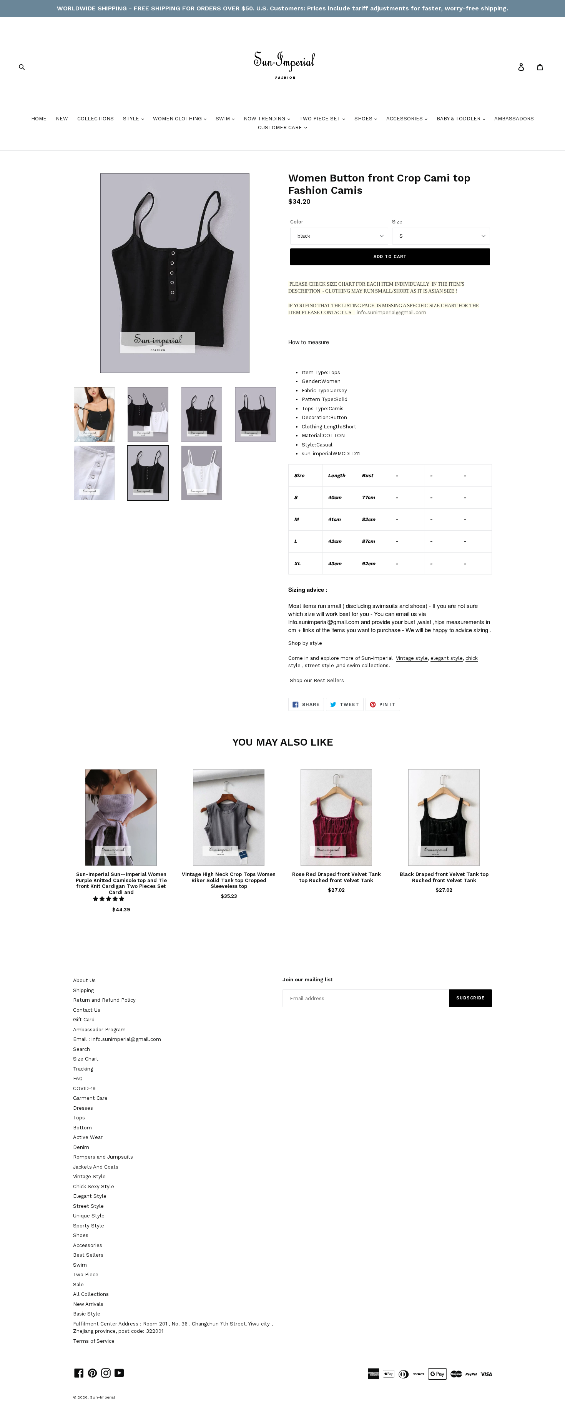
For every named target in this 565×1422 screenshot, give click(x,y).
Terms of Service (94, 1341)
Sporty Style (88, 1226)
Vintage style (412, 658)
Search (81, 1049)
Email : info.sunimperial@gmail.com (117, 1039)
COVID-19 (84, 1088)
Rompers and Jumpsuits (103, 1157)
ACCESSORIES (405, 119)
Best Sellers (329, 680)
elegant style (446, 658)
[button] (109, 899)
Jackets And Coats (95, 1167)
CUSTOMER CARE (281, 127)
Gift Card (84, 1019)
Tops (79, 1118)
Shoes (80, 1235)
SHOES (364, 119)
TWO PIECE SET (320, 119)
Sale (78, 1284)
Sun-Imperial (102, 1397)
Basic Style (86, 1314)
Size (397, 222)
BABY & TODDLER (459, 119)
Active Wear (88, 1137)
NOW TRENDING (265, 119)
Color (296, 222)
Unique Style (89, 1216)
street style (319, 665)
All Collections (91, 1294)
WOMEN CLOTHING (178, 119)
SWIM (223, 119)
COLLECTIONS (95, 119)
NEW (62, 119)
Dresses (83, 1108)
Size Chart (85, 1059)
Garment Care (90, 1098)
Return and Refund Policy (104, 1000)
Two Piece (85, 1274)
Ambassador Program (99, 1029)
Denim (81, 1147)
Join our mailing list (307, 979)
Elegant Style (89, 1196)
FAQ (78, 1078)
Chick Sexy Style (93, 1186)
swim (353, 665)
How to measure (308, 342)
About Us (84, 980)
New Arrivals (88, 1304)
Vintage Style (89, 1176)
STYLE (132, 119)
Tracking (83, 1069)
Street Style (88, 1206)
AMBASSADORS (514, 119)
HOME (39, 119)
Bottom (82, 1128)
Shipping (83, 990)
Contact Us (86, 1010)
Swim (80, 1265)
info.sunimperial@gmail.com (390, 312)
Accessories (87, 1245)
